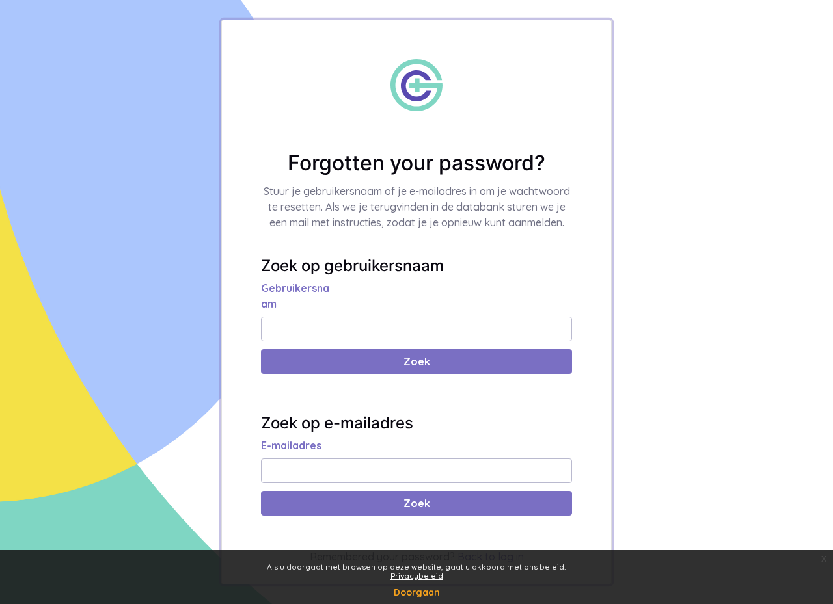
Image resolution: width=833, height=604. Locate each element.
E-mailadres (291, 445)
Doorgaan (417, 592)
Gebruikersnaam (295, 296)
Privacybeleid (416, 576)
